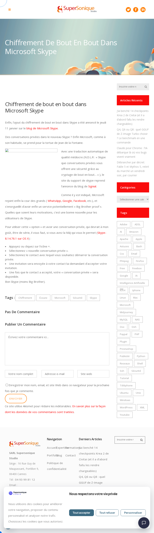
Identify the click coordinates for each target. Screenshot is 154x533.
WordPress (126, 407)
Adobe (123, 224)
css (122, 253)
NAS (137, 319)
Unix (138, 392)
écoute (43, 297)
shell (140, 363)
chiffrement (25, 297)
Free (122, 268)
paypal (123, 334)
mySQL (124, 319)
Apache (124, 239)
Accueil (52, 447)
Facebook (79, 201)
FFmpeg (124, 261)
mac (135, 297)
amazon (133, 231)
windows (125, 400)
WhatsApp (54, 201)
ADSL (137, 224)
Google (67, 201)
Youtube (125, 414)
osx (122, 327)
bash (139, 246)
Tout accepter (81, 512)
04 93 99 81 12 (25, 479)
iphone (136, 290)
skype (93, 297)
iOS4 (122, 290)
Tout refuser (107, 512)
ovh (134, 327)
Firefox (140, 261)
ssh (122, 370)
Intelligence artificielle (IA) (132, 283)
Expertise (62, 447)
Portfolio (53, 455)
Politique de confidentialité (56, 466)
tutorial (124, 378)
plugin (123, 341)
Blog (59, 455)
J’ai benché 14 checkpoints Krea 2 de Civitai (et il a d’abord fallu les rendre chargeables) (94, 459)
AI (121, 231)
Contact (70, 455)
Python (141, 356)
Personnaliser (133, 512)
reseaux (125, 363)
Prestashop (126, 349)
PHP (137, 334)
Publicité (125, 356)
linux (123, 297)
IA (136, 275)
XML (142, 407)
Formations (73, 447)
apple (139, 239)
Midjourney (126, 312)
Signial (92, 186)
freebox (137, 268)
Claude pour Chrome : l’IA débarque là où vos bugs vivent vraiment (132, 152)
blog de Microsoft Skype (42, 128)
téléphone (126, 385)
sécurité (77, 297)
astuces (124, 246)
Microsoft (60, 297)
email (134, 253)
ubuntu (124, 392)
